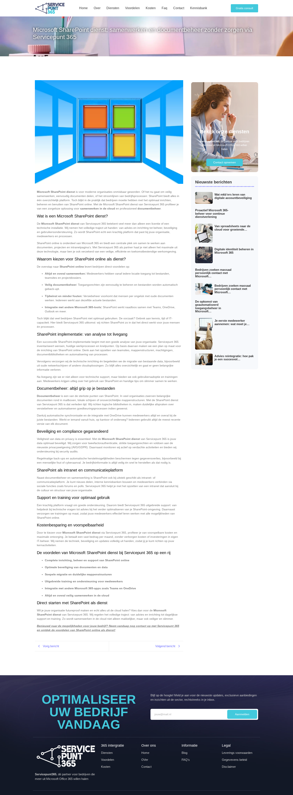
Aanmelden (242, 714)
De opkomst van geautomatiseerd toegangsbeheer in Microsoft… (208, 306)
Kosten (151, 8)
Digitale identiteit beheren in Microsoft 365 (234, 251)
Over (97, 8)
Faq (164, 8)
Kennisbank (198, 8)
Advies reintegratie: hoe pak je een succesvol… (234, 358)
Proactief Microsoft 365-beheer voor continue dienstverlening (211, 213)
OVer (144, 759)
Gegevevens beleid (234, 759)
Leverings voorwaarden (237, 752)
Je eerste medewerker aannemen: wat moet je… (232, 322)
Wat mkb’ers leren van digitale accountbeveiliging (233, 196)
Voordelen (132, 8)
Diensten (112, 8)
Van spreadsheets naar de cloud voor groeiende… (232, 228)
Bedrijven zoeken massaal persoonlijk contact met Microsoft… (213, 273)
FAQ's (186, 759)
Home (83, 8)
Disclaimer (229, 766)
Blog (184, 752)
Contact (178, 8)
